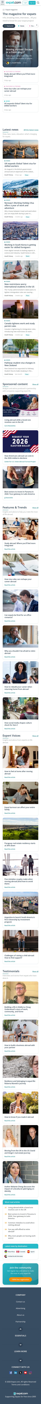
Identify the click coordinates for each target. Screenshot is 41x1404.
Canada (22, 1252)
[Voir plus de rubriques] (36, 25)
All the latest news (31, 130)
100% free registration (20, 1279)
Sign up (32, 3)
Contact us (20, 1301)
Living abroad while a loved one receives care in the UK (20, 1208)
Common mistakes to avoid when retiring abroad (21, 1224)
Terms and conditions (20, 1384)
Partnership (20, 1321)
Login (25, 3)
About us (20, 1315)
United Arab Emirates (15, 1256)
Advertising (20, 1308)
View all (35, 384)
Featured (10, 26)
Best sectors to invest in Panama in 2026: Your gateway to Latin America (22, 1216)
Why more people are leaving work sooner (22, 1237)
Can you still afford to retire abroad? (19, 1230)
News (22, 26)
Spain (32, 1252)
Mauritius (11, 1252)
